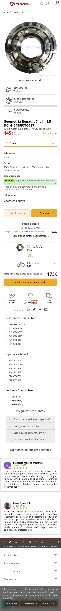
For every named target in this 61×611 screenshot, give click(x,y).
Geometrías (19, 11)
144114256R (15, 368)
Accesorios (12, 563)
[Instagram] (23, 542)
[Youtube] (36, 542)
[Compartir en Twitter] (34, 309)
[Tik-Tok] (42, 542)
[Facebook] (3, 542)
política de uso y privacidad (28, 597)
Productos (11, 555)
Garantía (10, 579)
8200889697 (15, 380)
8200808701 (15, 376)
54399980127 (16, 343)
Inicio (5, 11)
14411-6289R (15, 364)
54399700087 (16, 332)
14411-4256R (15, 360)
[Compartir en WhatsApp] (28, 309)
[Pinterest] (29, 542)
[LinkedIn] (16, 542)
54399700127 (16, 336)
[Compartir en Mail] (46, 309)
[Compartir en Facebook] (40, 309)
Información (13, 571)
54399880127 (16, 340)
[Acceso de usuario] (47, 4)
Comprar (44, 213)
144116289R (15, 372)
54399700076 (16, 328)
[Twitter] (10, 542)
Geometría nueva (14, 200)
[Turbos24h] (20, 4)
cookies (20, 589)
